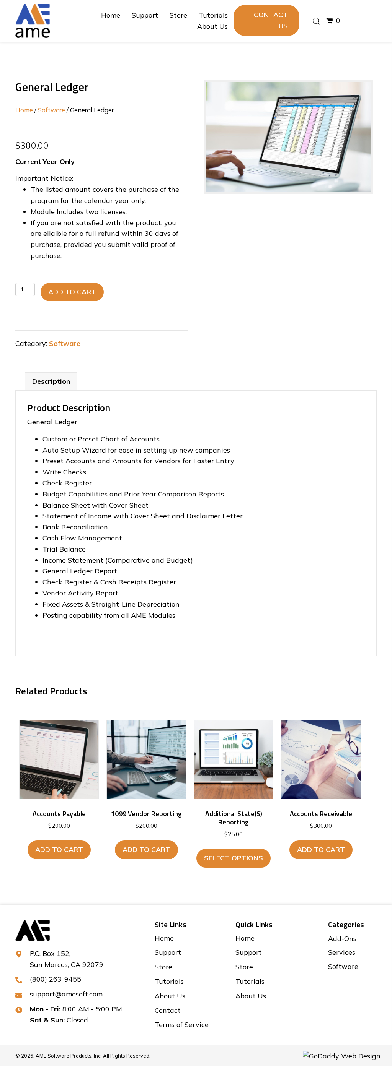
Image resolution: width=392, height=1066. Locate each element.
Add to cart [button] (59, 849)
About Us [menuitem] (170, 995)
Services (341, 952)
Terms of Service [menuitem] (182, 1024)
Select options (233, 857)
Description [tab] (51, 381)
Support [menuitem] (168, 952)
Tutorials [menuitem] (169, 981)
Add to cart (72, 291)
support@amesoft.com (66, 994)
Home (24, 110)
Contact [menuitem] (168, 1010)
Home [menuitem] (164, 938)
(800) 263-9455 (55, 979)
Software (51, 110)
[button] (266, 20)
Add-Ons (342, 938)
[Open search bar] (316, 20)
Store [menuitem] (163, 966)
